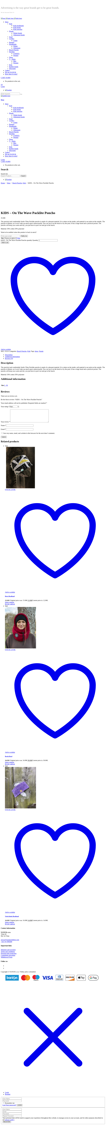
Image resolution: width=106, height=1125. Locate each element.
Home (3, 183)
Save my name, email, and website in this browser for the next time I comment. (29, 433)
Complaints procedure (8, 955)
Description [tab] (9, 355)
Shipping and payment (8, 950)
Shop (8, 183)
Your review (5, 422)
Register (7, 1094)
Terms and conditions (8, 951)
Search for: (4, 174)
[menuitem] (8, 90)
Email (3, 429)
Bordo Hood (8, 756)
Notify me (24, 236)
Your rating (5, 406)
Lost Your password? (9, 1105)
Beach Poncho (17, 183)
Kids (24, 183)
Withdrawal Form (6, 957)
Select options (9, 602)
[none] (55, 90)
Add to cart (5, 242)
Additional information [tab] (12, 357)
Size (2, 238)
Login (3, 86)
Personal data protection (8, 953)
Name (3, 425)
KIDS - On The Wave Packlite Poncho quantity (16, 240)
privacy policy (9, 1120)
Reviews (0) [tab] (9, 358)
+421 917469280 (6, 942)
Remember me (9, 1103)
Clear (18, 238)
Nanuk (41, 351)
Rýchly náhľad (10, 604)
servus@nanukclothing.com (10, 940)
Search (23, 176)
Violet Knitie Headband (12, 916)
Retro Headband (10, 596)
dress (36, 351)
